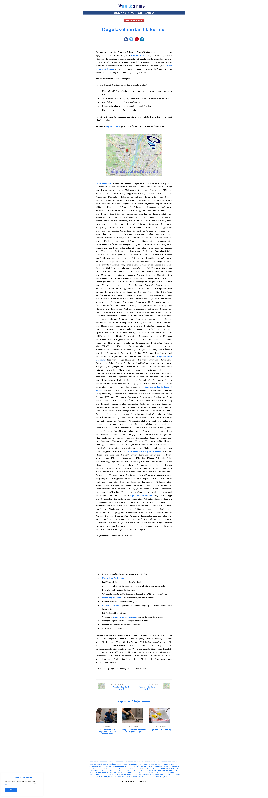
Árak (133, 13)
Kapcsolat (149, 13)
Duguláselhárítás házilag (160, 730)
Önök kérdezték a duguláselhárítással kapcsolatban (107, 732)
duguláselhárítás (112, 126)
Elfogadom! (11, 789)
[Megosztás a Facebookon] (126, 39)
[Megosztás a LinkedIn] (142, 39)
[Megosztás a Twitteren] (131, 39)
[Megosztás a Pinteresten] (137, 39)
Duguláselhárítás (103, 183)
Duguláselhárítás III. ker (140, 495)
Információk (8, 784)
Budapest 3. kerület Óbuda (101, 762)
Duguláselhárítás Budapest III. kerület (144, 451)
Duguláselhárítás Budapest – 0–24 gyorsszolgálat (134, 731)
